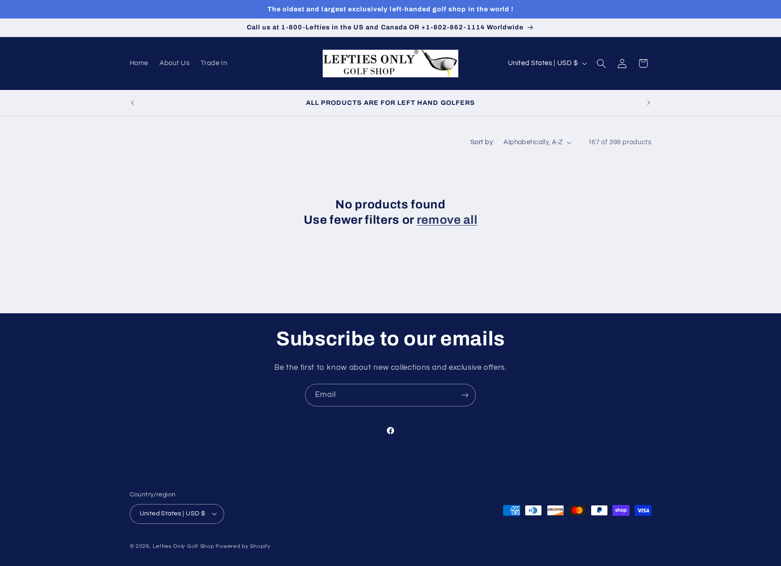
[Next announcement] (649, 103)
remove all (447, 219)
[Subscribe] (465, 395)
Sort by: (482, 142)
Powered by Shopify (243, 546)
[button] (601, 63)
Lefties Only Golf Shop (183, 546)
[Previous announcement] (132, 103)
